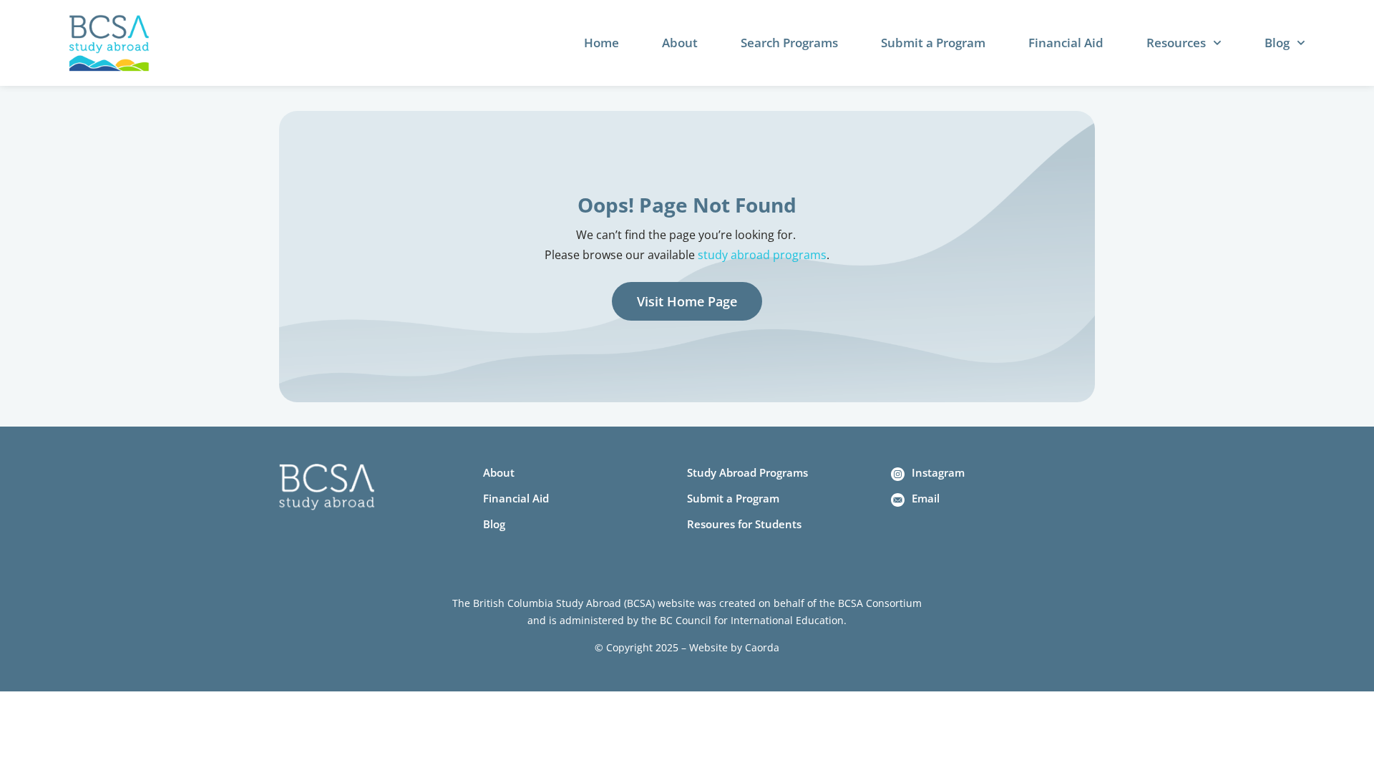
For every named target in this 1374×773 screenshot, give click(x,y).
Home (601, 42)
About (680, 42)
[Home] (109, 43)
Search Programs (789, 42)
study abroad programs (762, 255)
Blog (1277, 42)
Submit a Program (933, 42)
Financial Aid (1065, 42)
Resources (1176, 42)
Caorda (762, 647)
